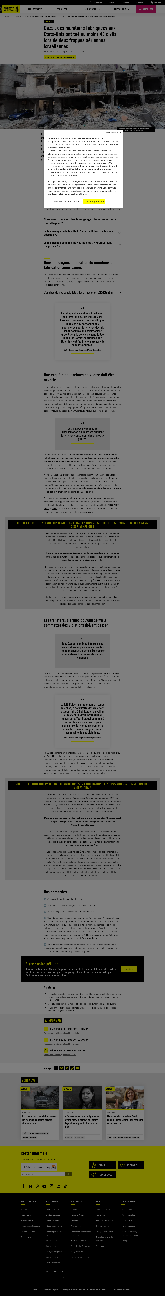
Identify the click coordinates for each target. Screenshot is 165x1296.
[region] (83, 169)
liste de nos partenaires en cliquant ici (99, 166)
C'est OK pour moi (94, 201)
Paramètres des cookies (67, 201)
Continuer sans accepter (113, 132)
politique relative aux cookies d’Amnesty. (69, 194)
